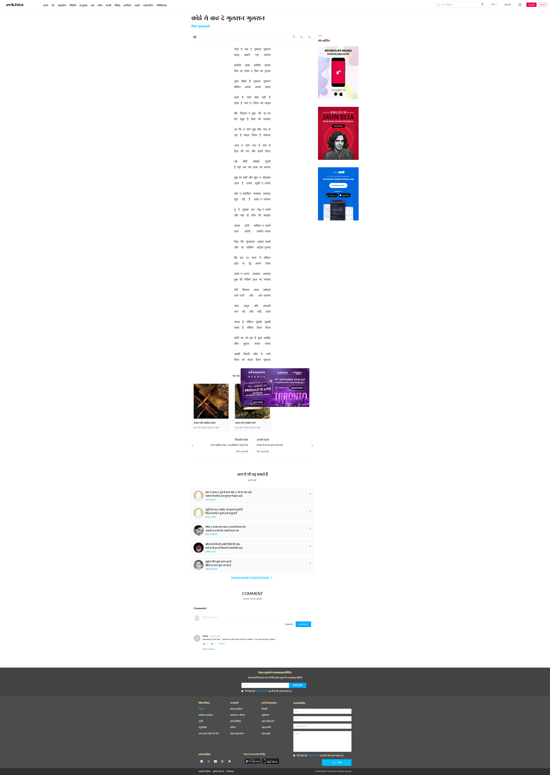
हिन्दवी (264, 709)
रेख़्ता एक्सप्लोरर (237, 733)
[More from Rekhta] (519, 4)
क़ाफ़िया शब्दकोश (206, 715)
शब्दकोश (62, 5)
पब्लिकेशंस (162, 5)
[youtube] (215, 761)
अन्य (172, 5)
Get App (531, 5)
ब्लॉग (100, 5)
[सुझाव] (293, 37)
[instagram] (222, 761)
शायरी (108, 5)
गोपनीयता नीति (262, 691)
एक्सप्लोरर (148, 5)
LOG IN (507, 4)
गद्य (92, 5)
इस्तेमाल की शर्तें (218, 771)
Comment (303, 624)
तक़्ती (137, 5)
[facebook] (201, 761)
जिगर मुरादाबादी (200, 26)
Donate (543, 5)
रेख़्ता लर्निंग (266, 727)
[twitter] (208, 761)
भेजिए (339, 762)
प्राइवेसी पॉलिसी (204, 771)
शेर (53, 5)
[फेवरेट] (309, 37)
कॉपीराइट (230, 771)
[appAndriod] (252, 761)
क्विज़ (117, 5)
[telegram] (229, 761)
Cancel (289, 624)
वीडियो (72, 5)
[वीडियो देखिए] (194, 37)
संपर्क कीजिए (235, 721)
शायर (45, 5)
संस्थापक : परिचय (237, 715)
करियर (233, 727)
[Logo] (14, 5)
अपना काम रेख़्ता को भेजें (209, 733)
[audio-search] (482, 4)
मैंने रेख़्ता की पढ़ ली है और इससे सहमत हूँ (268, 691)
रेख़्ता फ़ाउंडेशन (236, 709)
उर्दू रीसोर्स (203, 727)
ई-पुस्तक (83, 5)
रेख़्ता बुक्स (266, 733)
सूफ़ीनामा (265, 715)
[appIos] (270, 761)
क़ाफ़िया (127, 5)
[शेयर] (301, 37)
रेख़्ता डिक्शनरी (268, 721)
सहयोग (202, 709)
